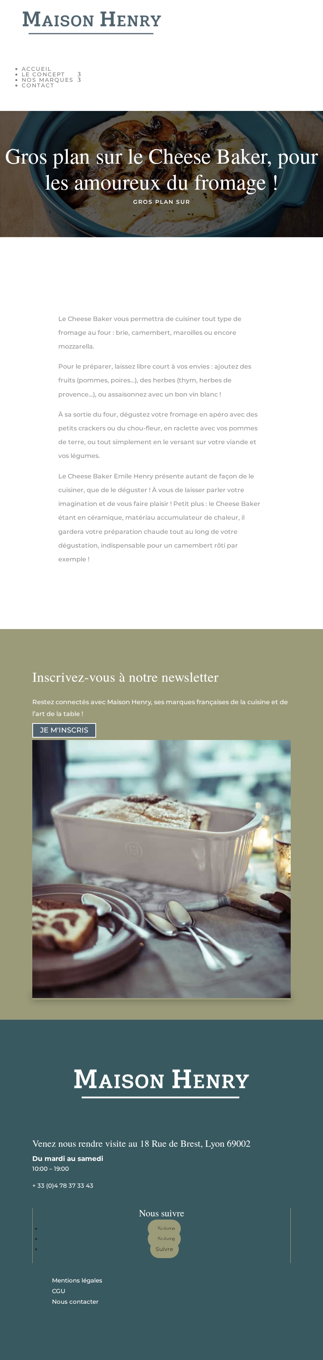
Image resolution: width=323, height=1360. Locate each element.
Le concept (43, 74)
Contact (38, 85)
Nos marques (48, 79)
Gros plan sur (161, 201)
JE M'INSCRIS (64, 730)
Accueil (37, 68)
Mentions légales (77, 1280)
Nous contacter (75, 1301)
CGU (58, 1291)
